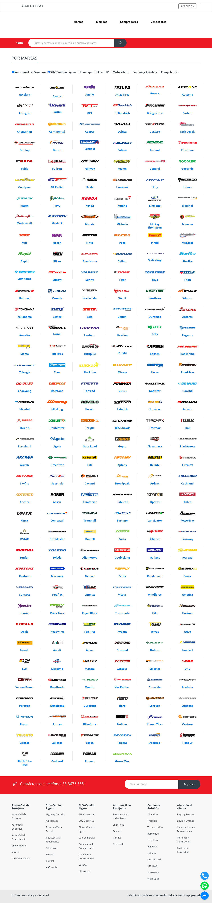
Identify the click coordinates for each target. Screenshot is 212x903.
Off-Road (152, 865)
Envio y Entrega (185, 820)
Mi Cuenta (188, 6)
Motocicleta (120, 72)
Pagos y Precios (185, 814)
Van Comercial (87, 837)
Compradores (129, 22)
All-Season (84, 871)
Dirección (152, 814)
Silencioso (51, 848)
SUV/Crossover (87, 814)
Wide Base (153, 878)
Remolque (86, 72)
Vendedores (158, 22)
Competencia (169, 72)
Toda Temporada (21, 858)
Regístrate (189, 784)
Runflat (50, 860)
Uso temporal (19, 845)
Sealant (50, 854)
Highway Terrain (55, 814)
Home (17, 42)
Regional (152, 846)
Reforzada (51, 867)
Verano (15, 852)
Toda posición (155, 827)
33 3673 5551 (74, 783)
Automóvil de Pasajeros (30, 72)
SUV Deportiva (87, 820)
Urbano (151, 853)
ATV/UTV (103, 72)
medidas (101, 22)
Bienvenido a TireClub (32, 5)
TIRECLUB (19, 895)
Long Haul (153, 840)
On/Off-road (154, 859)
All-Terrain (52, 820)
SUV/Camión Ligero (63, 72)
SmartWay (153, 872)
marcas (78, 22)
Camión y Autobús (144, 72)
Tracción (152, 820)
